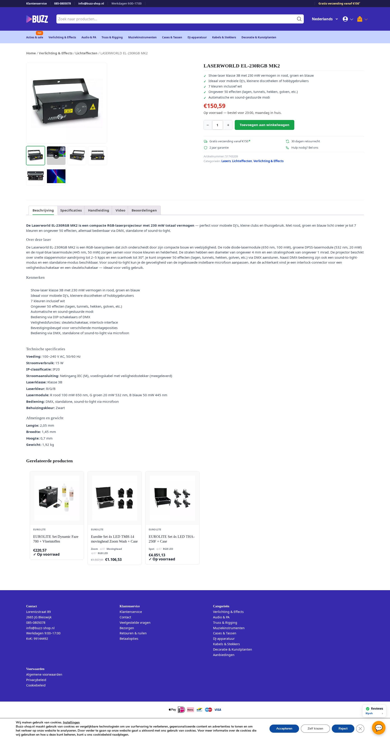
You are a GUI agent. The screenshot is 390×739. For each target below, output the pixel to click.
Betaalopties (129, 638)
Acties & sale (34, 37)
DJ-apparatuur (197, 37)
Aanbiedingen (223, 655)
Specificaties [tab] (71, 210)
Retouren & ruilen (133, 633)
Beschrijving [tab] (43, 210)
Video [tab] (120, 210)
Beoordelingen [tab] (144, 210)
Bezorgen (127, 628)
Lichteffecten (86, 53)
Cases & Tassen (172, 37)
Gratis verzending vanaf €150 (339, 3)
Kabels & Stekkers (224, 37)
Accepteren (284, 728)
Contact (125, 617)
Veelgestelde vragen (135, 622)
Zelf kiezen (315, 728)
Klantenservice (36, 3)
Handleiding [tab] (98, 210)
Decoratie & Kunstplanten (258, 37)
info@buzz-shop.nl (91, 3)
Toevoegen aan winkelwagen (264, 124)
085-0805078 (62, 3)
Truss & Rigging (112, 37)
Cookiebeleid (36, 685)
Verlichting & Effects (62, 37)
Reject (343, 728)
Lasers (226, 161)
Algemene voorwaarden (44, 674)
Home (31, 53)
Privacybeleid (36, 680)
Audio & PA (88, 37)
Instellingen (71, 723)
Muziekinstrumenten (142, 37)
